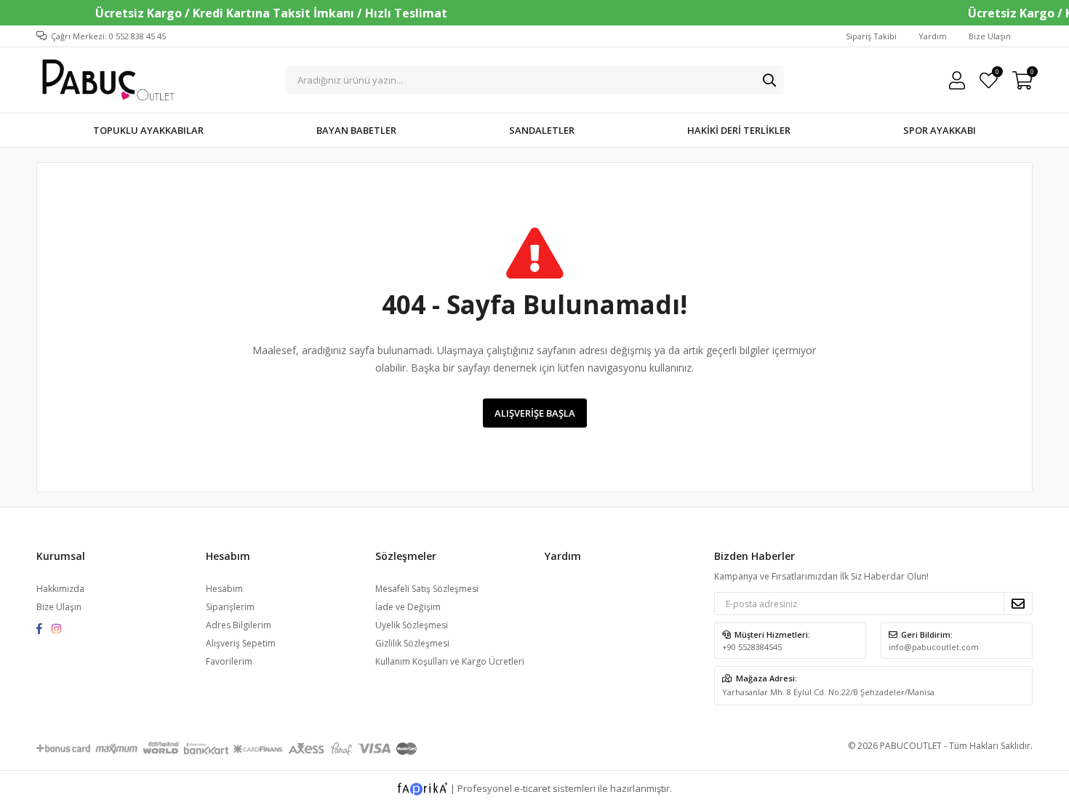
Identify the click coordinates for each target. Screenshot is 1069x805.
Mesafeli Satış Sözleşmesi (427, 588)
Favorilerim (997, 73)
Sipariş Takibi (871, 36)
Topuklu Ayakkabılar (148, 130)
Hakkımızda (60, 588)
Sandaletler (541, 130)
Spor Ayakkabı (939, 130)
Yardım (932, 36)
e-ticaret (532, 788)
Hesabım (224, 588)
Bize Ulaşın (990, 36)
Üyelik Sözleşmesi (411, 625)
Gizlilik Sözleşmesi (412, 643)
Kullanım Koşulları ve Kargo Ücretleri (449, 661)
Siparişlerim (230, 607)
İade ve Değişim (408, 607)
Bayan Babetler (356, 130)
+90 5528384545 (752, 646)
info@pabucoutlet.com (934, 646)
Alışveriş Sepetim (241, 643)
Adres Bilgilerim (238, 625)
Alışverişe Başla (535, 413)
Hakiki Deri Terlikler (738, 130)
